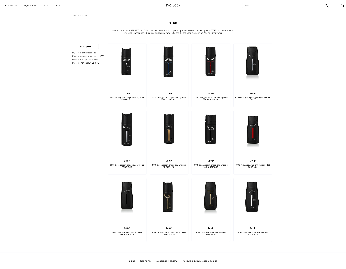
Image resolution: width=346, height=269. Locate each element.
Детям (46, 5)
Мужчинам (30, 5)
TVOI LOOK (173, 5)
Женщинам (11, 5)
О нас (132, 261)
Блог (58, 5)
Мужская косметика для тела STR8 (88, 56)
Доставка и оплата (167, 261)
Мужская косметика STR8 (84, 53)
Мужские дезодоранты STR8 (85, 59)
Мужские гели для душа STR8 (85, 63)
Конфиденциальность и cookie (200, 261)
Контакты (145, 261)
